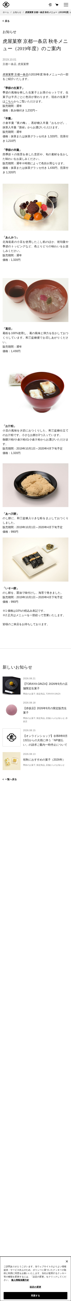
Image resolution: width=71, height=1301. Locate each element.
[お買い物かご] (57, 4)
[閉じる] (67, 1261)
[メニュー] (66, 4)
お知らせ (9, 32)
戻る (7, 21)
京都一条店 (9, 64)
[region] (35, 1279)
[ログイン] (50, 4)
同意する (35, 1295)
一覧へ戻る (11, 779)
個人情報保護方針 (20, 1280)
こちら (9, 101)
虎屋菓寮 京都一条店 (15, 74)
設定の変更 (35, 1287)
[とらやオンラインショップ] (6, 5)
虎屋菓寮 (23, 64)
